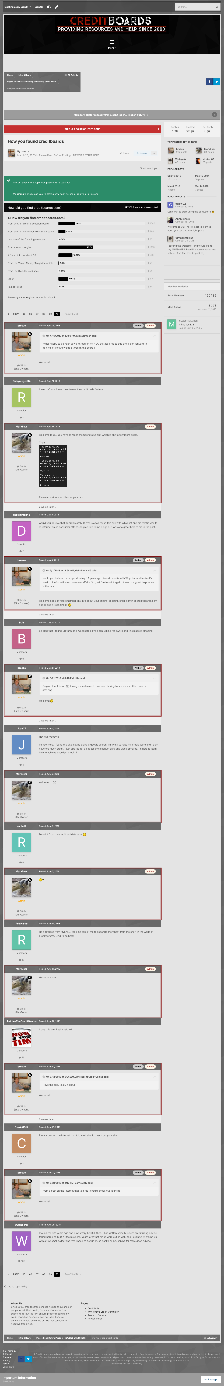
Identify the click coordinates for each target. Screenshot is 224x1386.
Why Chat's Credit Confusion (103, 1311)
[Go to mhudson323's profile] (171, 324)
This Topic (203, 6)
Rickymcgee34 (21, 381)
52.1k (23, 365)
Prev (16, 314)
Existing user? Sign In (17, 6)
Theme (6, 1357)
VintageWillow (183, 159)
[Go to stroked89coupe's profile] (198, 161)
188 (22, 1261)
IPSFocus (7, 1354)
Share (125, 153)
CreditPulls (93, 1308)
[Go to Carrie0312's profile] (21, 1143)
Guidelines (8, 1381)
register (30, 297)
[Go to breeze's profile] (11, 153)
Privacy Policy (95, 1318)
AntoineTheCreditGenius (22, 1021)
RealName (21, 923)
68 (43, 314)
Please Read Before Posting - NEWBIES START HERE (69, 155)
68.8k (22, 466)
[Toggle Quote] (44, 335)
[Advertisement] (142, 81)
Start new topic (149, 168)
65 (24, 314)
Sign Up (39, 6)
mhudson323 (186, 324)
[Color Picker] (56, 7)
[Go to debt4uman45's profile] (21, 531)
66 (30, 314)
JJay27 (21, 728)
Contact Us (8, 1366)
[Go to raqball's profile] (21, 842)
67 (37, 314)
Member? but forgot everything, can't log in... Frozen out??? (109, 114)
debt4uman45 (21, 514)
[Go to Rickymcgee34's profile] (21, 397)
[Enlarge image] (70, 604)
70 (57, 314)
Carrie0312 (21, 1127)
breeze (25, 151)
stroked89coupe (212, 159)
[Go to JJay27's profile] (21, 744)
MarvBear (21, 426)
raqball (21, 826)
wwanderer (21, 1224)
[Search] (216, 7)
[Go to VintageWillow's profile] (170, 161)
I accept (212, 1379)
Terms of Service (97, 1315)
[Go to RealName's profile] (21, 940)
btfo (21, 622)
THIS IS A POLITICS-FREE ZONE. (83, 129)
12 (22, 960)
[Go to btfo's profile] (21, 639)
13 (22, 1057)
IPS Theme (8, 1350)
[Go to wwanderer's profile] (21, 1241)
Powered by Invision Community (126, 1363)
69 (50, 314)
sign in (19, 297)
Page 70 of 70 (72, 314)
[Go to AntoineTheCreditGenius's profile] (21, 1037)
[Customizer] (49, 7)
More (111, 47)
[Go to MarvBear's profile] (21, 443)
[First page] (8, 314)
